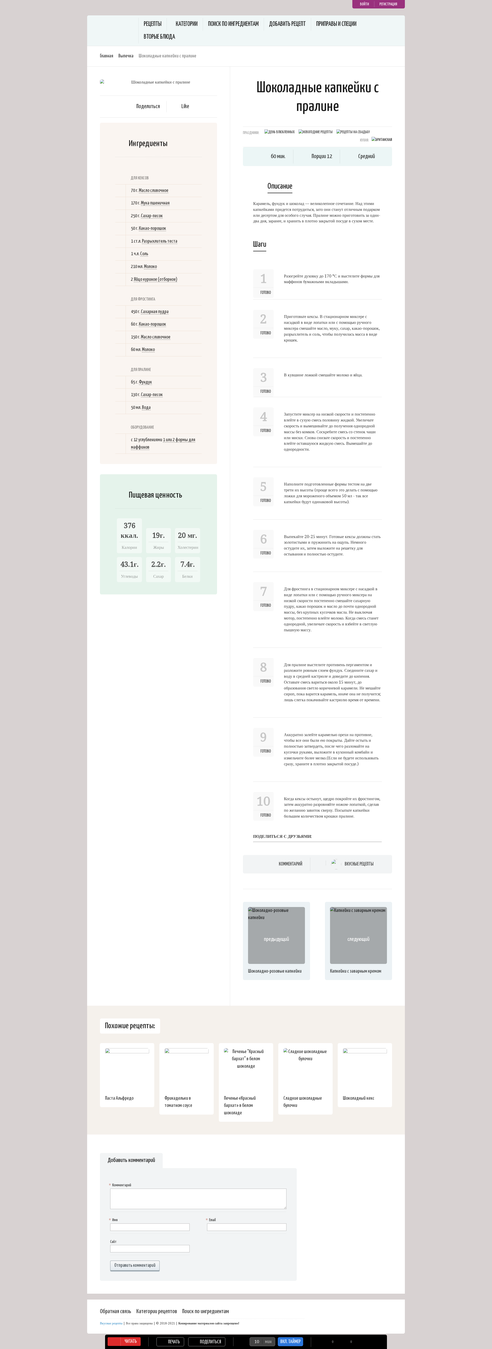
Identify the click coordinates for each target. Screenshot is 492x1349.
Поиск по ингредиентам (233, 24)
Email (211, 1220)
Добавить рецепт (287, 24)
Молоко (150, 266)
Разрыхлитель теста (159, 241)
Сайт (113, 1242)
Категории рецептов (156, 1311)
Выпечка (126, 56)
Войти (364, 4)
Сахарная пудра (155, 311)
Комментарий (290, 864)
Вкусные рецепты (359, 864)
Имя (114, 1220)
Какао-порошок (152, 228)
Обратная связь (115, 1311)
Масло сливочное (153, 190)
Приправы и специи (336, 24)
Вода (146, 407)
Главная (106, 56)
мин (268, 1341)
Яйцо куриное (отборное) (155, 279)
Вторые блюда (159, 37)
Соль (144, 253)
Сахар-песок (152, 215)
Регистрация (388, 4)
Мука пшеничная (155, 203)
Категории (187, 24)
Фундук (145, 382)
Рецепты (152, 24)
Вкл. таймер (290, 1341)
